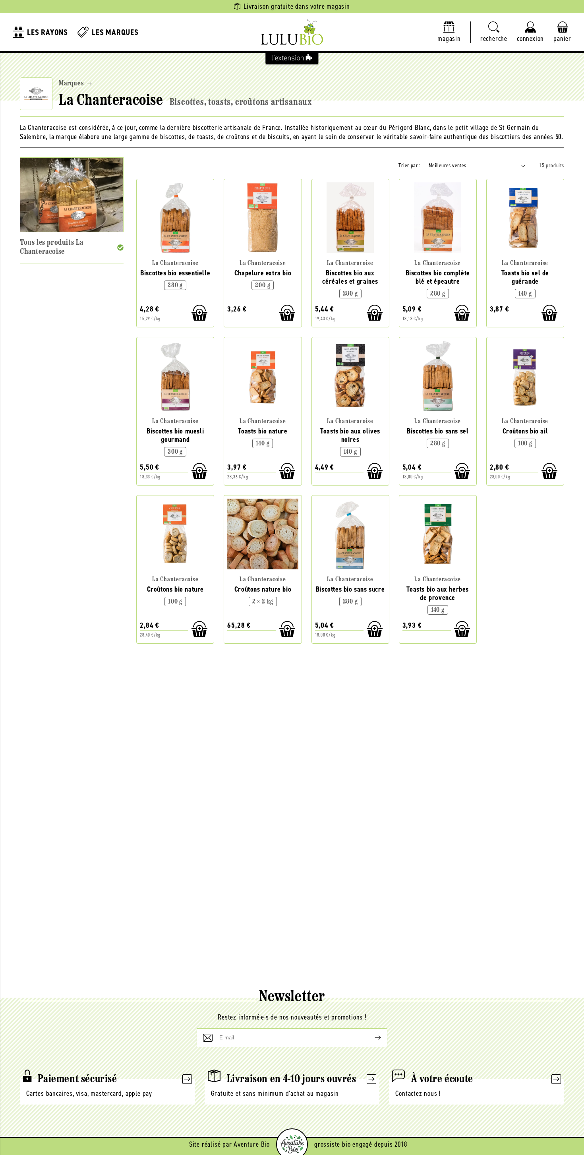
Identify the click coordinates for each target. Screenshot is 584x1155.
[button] (493, 32)
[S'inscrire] (371, 1038)
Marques (71, 83)
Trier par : (409, 165)
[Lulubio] (292, 32)
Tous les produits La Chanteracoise (51, 247)
